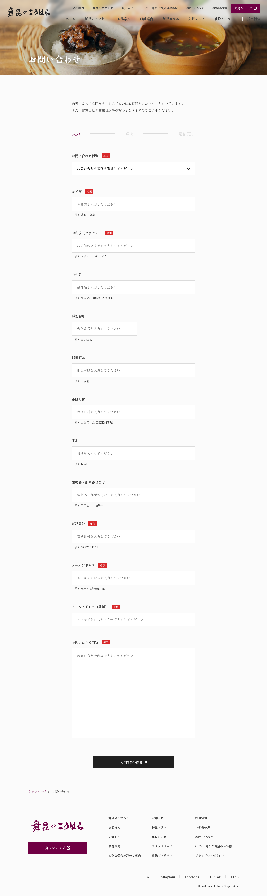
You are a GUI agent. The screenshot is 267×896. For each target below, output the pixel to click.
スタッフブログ (102, 8)
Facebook (192, 877)
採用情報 (253, 18)
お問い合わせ (195, 8)
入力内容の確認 (131, 762)
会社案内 (78, 8)
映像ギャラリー (226, 18)
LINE (235, 877)
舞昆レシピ (196, 18)
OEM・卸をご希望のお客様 (159, 8)
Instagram (167, 877)
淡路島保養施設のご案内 (124, 856)
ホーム (70, 18)
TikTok (215, 877)
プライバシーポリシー (210, 856)
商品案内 (124, 18)
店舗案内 (146, 18)
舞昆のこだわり (96, 18)
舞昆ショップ (243, 8)
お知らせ (127, 8)
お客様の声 (219, 8)
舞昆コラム (171, 18)
